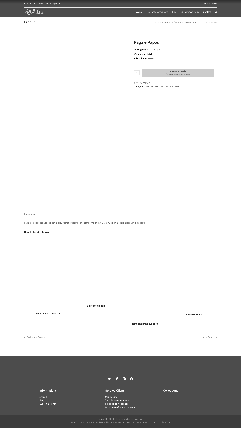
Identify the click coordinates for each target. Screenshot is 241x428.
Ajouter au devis (178, 71)
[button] (216, 12)
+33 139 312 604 (35, 4)
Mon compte (111, 397)
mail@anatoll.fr (56, 4)
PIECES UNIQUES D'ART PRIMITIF (162, 86)
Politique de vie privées (116, 403)
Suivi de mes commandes (117, 400)
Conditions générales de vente (120, 407)
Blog (41, 400)
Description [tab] (30, 214)
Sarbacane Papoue (36, 337)
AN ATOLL (104, 419)
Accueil (43, 397)
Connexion (212, 4)
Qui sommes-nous (48, 403)
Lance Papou (208, 337)
